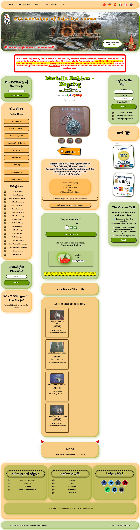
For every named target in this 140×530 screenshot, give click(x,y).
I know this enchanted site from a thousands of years (124, 228)
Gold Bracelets (17, 209)
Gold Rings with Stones (17, 198)
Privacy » (27, 483)
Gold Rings (18, 195)
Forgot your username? (125, 115)
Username (123, 89)
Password (123, 95)
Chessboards (18, 251)
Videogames (16, 172)
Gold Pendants (18, 212)
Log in (123, 106)
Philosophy (51, 5)
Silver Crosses (17, 219)
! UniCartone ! (16, 179)
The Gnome (24, 5)
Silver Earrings (18, 233)
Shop (37, 5)
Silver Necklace (18, 216)
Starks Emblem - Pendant (56, 384)
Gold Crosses (17, 226)
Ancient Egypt (16, 136)
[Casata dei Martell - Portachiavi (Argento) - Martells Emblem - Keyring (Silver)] (70, 135)
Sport (16, 165)
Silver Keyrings (18, 240)
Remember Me (122, 102)
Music (16, 150)
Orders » (72, 480)
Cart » (71, 483)
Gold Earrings (17, 237)
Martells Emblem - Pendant (57, 322)
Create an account (125, 112)
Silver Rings (18, 191)
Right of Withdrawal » (27, 489)
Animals (16, 121)
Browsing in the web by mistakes (125, 220)
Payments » (72, 486)
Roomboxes (17, 254)
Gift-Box (78, 255)
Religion (16, 157)
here (113, 44)
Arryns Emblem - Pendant (57, 416)
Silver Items (18, 230)
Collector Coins (16, 129)
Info (65, 5)
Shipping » (72, 489)
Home (10, 5)
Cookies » (27, 486)
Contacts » (72, 492)
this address (54, 66)
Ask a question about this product (69, 205)
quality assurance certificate (78, 198)
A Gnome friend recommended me (124, 224)
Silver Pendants (17, 205)
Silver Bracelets (18, 202)
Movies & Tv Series (16, 143)
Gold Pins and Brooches (18, 247)
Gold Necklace (17, 223)
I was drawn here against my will (125, 232)
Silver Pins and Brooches (18, 244)
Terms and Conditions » (27, 480)
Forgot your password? (125, 119)
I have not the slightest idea (125, 236)
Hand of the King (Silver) (57, 353)
